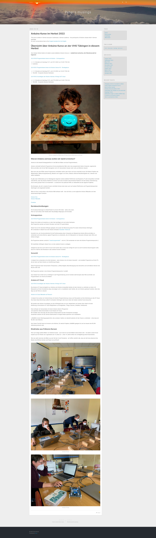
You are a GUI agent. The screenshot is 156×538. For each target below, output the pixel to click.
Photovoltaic (108, 34)
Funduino (33, 202)
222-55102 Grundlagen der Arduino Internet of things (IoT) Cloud (48, 76)
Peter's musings (78, 12)
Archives (37, 2)
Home (31, 2)
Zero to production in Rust (111, 97)
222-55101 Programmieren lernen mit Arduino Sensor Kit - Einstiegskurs (50, 67)
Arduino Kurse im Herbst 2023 (112, 88)
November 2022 (109, 65)
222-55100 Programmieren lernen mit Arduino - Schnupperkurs (48, 58)
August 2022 (108, 68)
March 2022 (108, 70)
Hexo (36, 533)
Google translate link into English (57, 41)
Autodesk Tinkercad (64, 229)
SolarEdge (107, 36)
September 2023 (109, 60)
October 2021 (108, 73)
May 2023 (107, 62)
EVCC (106, 32)
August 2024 (108, 58)
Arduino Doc (34, 197)
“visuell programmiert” (55, 240)
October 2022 (108, 66)
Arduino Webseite (35, 198)
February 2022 (108, 71)
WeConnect (107, 37)
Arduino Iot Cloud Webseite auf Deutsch (41, 294)
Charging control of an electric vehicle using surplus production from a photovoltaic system (114, 85)
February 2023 (108, 63)
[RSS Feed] (122, 2)
